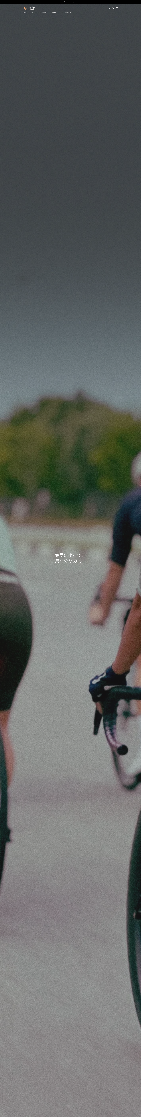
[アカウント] (113, 8)
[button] (110, 8)
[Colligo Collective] (30, 8)
